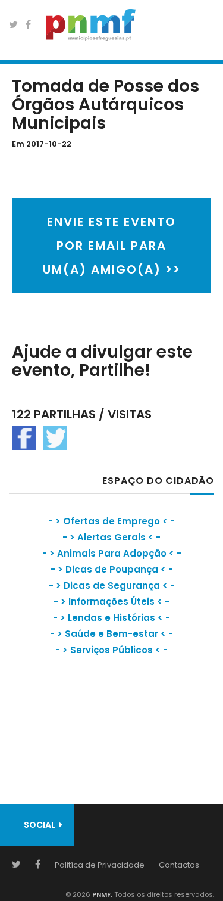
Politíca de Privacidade (100, 865)
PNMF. (101, 894)
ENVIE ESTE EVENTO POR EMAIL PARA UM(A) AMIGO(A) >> (112, 245)
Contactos (179, 865)
